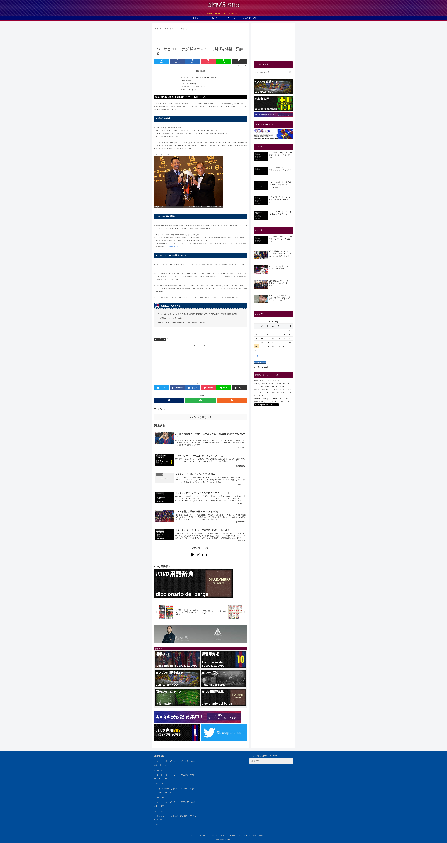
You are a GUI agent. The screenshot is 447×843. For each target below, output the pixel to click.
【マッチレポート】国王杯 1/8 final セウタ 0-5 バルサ (175, 818)
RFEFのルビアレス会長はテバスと (193, 87)
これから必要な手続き (188, 84)
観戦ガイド (223, 836)
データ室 (213, 836)
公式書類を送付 (186, 80)
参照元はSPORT (175, 246)
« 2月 (256, 356)
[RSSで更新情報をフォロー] (232, 400)
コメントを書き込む (200, 417)
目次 (198, 71)
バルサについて (202, 836)
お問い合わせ (258, 836)
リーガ (171, 339)
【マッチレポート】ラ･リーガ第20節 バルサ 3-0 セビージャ (175, 763)
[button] (290, 72)
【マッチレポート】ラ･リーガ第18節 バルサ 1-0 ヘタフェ (175, 804)
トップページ (189, 836)
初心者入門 (246, 836)
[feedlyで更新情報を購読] (200, 400)
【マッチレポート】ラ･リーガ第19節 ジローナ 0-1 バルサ (175, 777)
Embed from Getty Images (162, 154)
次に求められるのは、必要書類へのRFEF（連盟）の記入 (200, 77)
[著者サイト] (169, 400)
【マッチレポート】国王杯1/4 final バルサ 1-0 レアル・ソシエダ (175, 791)
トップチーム (160, 339)
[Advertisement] (200, 37)
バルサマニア (235, 836)
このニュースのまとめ (188, 90)
